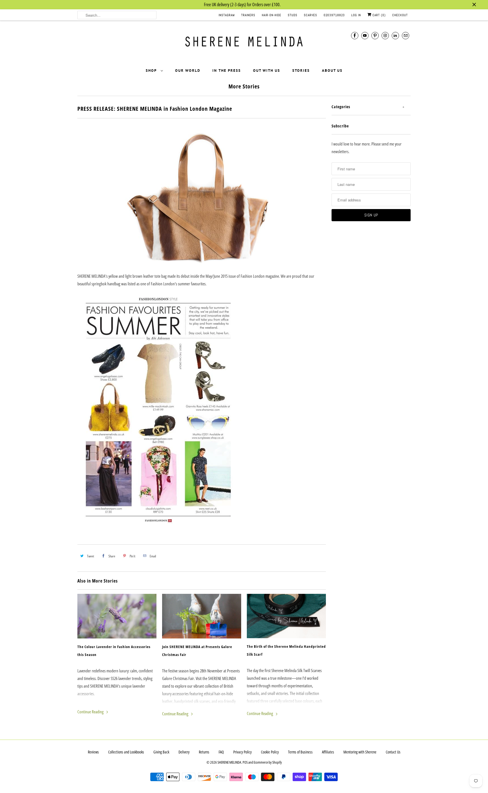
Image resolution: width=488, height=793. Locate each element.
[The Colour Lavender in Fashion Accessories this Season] (116, 616)
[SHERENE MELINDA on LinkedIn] (395, 35)
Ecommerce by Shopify (268, 762)
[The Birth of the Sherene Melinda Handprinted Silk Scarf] (286, 616)
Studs (292, 15)
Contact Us (393, 752)
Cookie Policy (270, 752)
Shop (152, 70)
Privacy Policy (242, 752)
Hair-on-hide (271, 15)
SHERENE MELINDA (229, 762)
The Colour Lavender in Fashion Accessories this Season (114, 650)
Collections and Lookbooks (126, 752)
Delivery (183, 752)
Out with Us (266, 70)
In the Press (226, 70)
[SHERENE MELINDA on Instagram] (385, 35)
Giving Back (161, 752)
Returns (204, 752)
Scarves (310, 15)
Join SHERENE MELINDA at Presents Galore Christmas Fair (197, 650)
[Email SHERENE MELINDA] (405, 35)
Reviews (93, 752)
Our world (187, 70)
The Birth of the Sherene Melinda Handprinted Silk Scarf (286, 650)
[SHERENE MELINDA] (244, 43)
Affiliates (328, 752)
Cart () (378, 15)
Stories (301, 70)
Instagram (227, 15)
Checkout (400, 15)
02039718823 (334, 15)
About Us (332, 70)
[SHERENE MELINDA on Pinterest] (375, 35)
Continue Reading (90, 711)
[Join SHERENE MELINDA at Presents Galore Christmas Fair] (201, 616)
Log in (356, 15)
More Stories (244, 86)
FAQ (221, 752)
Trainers (248, 15)
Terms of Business (300, 752)
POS (245, 762)
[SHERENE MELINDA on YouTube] (365, 35)
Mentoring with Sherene (359, 752)
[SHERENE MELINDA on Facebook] (354, 35)
